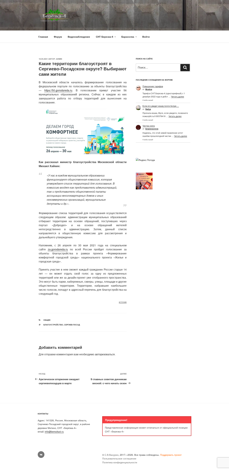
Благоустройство (53, 324)
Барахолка (127, 36)
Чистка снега (148, 125)
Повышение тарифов (152, 86)
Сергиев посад (72, 324)
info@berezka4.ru (54, 431)
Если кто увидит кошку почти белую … (160, 105)
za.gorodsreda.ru (58, 249)
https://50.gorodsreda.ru (58, 90)
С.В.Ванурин (112, 454)
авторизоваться (105, 354)
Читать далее (177, 96)
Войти (146, 36)
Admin (59, 59)
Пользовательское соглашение (119, 458)
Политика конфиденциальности (119, 462)
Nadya (148, 109)
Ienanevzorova (151, 128)
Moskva (148, 89)
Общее (46, 320)
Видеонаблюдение (79, 36)
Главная (43, 36)
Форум (58, 36)
